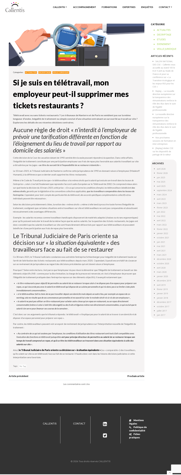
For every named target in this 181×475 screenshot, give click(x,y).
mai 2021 (161, 246)
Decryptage (45, 72)
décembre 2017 (164, 302)
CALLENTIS (59, 7)
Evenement (164, 44)
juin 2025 (161, 177)
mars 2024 (162, 194)
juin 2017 (161, 315)
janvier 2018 (162, 297)
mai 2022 (161, 216)
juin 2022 (161, 211)
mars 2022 (162, 224)
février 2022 (162, 229)
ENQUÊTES (147, 7)
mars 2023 (162, 203)
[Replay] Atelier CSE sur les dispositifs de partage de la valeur (163, 151)
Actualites (30, 72)
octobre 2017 (163, 306)
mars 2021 (162, 254)
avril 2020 (161, 267)
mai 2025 (161, 181)
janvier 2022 (162, 233)
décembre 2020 (164, 259)
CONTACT (164, 7)
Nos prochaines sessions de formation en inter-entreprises (164, 140)
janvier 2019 (162, 293)
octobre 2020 (163, 263)
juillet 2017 (162, 310)
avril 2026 (161, 168)
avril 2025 (161, 186)
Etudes (161, 39)
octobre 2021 (163, 237)
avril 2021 (161, 250)
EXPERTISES (129, 7)
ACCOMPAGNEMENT (84, 7)
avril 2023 (161, 199)
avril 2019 (161, 285)
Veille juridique (61, 72)
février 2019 (162, 289)
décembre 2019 (164, 280)
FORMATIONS (109, 7)
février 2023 (162, 207)
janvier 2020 (162, 276)
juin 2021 (161, 242)
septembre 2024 (164, 190)
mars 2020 (162, 272)
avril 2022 (161, 220)
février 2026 (162, 173)
